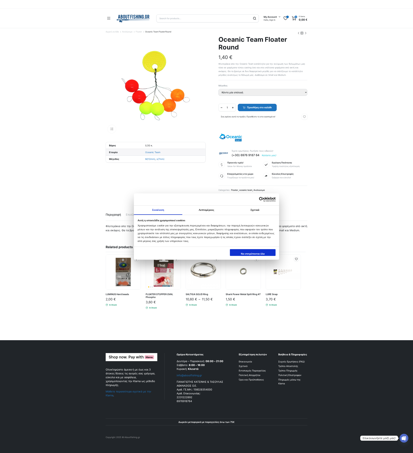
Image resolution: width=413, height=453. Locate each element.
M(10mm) (150, 159)
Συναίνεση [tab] (158, 210)
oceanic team (245, 190)
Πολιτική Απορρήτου (249, 375)
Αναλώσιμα (127, 31)
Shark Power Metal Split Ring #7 (243, 294)
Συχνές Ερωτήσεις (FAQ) (291, 361)
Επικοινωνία (245, 361)
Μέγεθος (222, 85)
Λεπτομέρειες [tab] (206, 210)
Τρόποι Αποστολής (288, 366)
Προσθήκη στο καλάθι (259, 107)
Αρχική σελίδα (112, 31)
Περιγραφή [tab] (113, 214)
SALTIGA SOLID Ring (197, 294)
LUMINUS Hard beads (117, 294)
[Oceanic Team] (230, 137)
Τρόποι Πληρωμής (287, 370)
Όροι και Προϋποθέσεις (251, 379)
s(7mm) (160, 159)
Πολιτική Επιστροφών (289, 375)
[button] (112, 129)
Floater (139, 31)
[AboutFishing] (133, 18)
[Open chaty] (404, 438)
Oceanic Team (152, 152)
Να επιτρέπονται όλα (253, 253)
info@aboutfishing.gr (189, 375)
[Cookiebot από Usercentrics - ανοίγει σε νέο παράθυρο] (261, 199)
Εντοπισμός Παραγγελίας (252, 370)
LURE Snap (272, 294)
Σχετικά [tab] (255, 210)
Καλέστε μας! (269, 155)
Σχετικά (243, 366)
